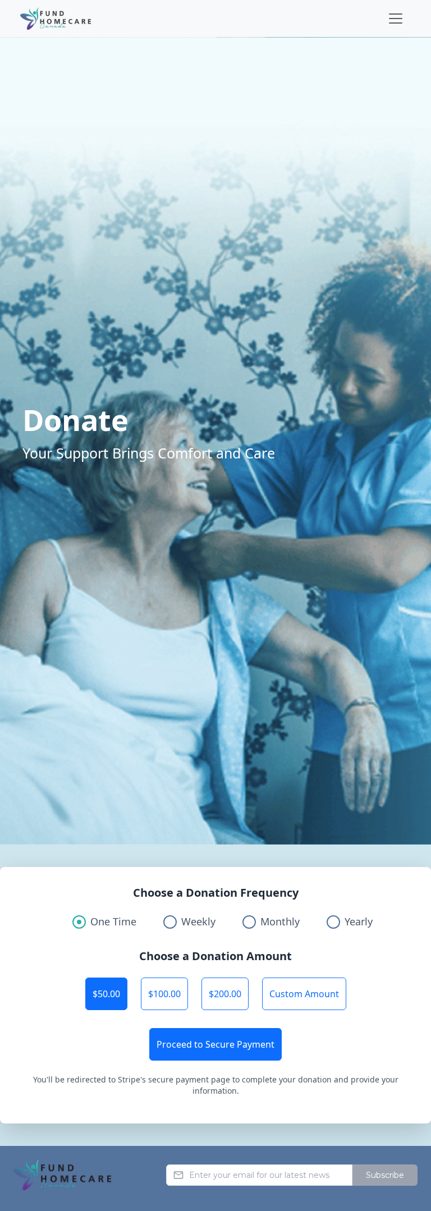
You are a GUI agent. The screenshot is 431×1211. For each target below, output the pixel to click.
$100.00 (164, 994)
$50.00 (106, 994)
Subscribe (385, 1175)
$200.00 (225, 994)
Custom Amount (304, 994)
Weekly (198, 921)
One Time (113, 921)
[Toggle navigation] (395, 18)
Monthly (280, 921)
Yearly (359, 921)
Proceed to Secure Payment (215, 1044)
